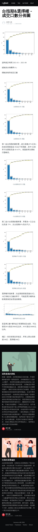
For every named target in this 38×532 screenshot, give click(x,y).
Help (32, 3)
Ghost (31, 525)
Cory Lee (9, 22)
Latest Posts (9, 525)
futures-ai (16, 522)
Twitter (25, 525)
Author (25, 3)
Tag (19, 3)
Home (13, 3)
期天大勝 (8, 428)
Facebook (18, 525)
